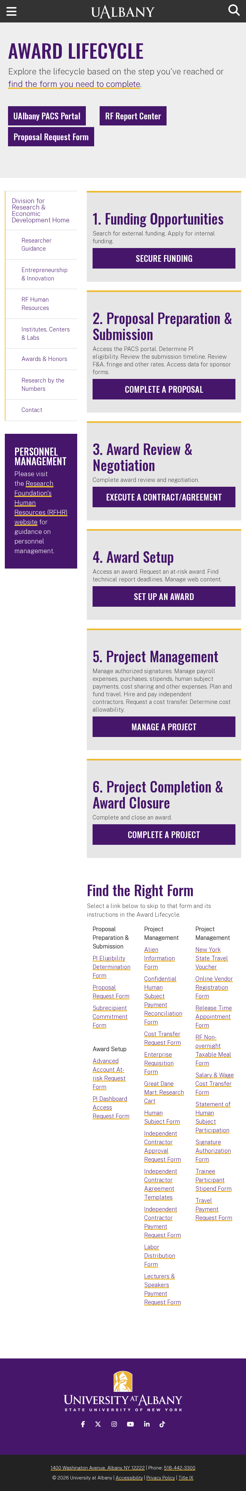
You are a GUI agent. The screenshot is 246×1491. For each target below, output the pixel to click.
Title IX (185, 1477)
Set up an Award (164, 596)
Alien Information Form (159, 958)
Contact (31, 410)
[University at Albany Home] (123, 8)
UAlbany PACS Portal (46, 115)
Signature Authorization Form (213, 1151)
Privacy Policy (160, 1477)
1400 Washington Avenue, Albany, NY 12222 (98, 1467)
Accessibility (129, 1477)
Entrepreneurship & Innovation (44, 274)
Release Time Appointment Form (213, 1017)
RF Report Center (133, 115)
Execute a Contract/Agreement (164, 497)
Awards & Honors (44, 359)
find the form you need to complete (74, 84)
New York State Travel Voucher (211, 958)
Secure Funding (164, 258)
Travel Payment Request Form (213, 1209)
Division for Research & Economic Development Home (41, 210)
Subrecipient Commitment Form (110, 1017)
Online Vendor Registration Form (214, 987)
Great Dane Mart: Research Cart (164, 1092)
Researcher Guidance (36, 244)
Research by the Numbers (42, 384)
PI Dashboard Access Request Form (111, 1107)
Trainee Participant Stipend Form (213, 1180)
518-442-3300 (179, 1467)
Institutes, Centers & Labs (45, 333)
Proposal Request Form (51, 136)
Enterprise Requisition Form (159, 1063)
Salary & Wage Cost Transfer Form (214, 1084)
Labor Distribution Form (159, 1256)
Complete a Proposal (164, 389)
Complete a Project (164, 834)
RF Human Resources (35, 303)
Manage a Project (164, 726)
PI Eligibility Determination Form (111, 967)
